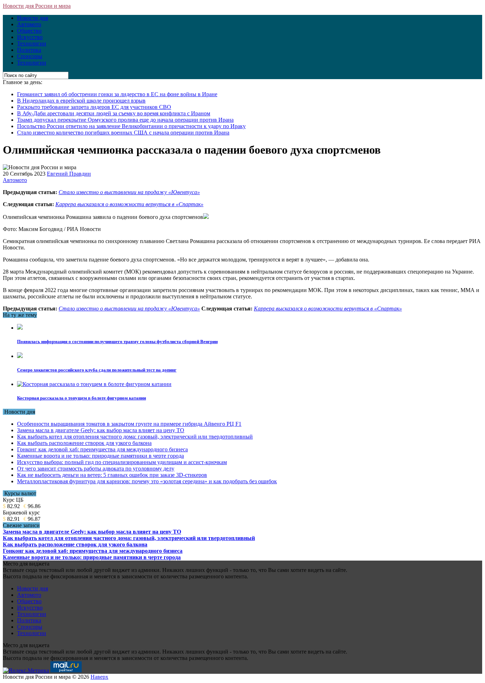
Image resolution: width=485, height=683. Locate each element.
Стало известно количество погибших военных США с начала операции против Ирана (123, 133)
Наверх (99, 677)
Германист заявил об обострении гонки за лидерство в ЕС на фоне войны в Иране (117, 94)
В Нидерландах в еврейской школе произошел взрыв (81, 101)
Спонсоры (29, 56)
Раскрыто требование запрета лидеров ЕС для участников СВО (94, 107)
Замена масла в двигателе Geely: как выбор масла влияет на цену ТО (100, 430)
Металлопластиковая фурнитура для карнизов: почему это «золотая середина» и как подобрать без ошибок (147, 481)
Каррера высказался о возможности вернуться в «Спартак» (129, 204)
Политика (29, 50)
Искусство (30, 37)
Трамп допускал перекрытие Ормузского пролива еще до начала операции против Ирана (125, 120)
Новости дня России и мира (37, 6)
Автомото (29, 24)
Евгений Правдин (69, 174)
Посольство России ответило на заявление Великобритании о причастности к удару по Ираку (131, 126)
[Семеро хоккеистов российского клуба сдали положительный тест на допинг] (20, 356)
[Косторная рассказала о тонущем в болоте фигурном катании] (94, 384)
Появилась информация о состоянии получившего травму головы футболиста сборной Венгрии (117, 341)
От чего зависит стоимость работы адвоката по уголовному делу (95, 469)
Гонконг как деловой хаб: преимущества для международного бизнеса (102, 449)
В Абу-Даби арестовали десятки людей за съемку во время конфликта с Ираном (113, 113)
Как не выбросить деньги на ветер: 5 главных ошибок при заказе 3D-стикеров (112, 475)
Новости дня (32, 18)
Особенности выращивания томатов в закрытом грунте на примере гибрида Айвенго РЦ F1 (129, 424)
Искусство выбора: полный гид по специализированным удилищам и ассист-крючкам (122, 462)
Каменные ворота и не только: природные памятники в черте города (100, 456)
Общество (29, 31)
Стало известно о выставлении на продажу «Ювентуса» (129, 192)
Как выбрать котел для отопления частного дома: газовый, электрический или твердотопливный (135, 437)
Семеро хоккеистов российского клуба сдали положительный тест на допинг (96, 370)
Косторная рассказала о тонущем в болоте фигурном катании (81, 398)
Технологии (31, 43)
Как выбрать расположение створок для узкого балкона (84, 443)
